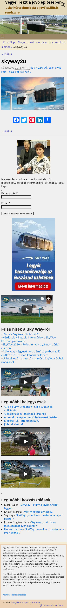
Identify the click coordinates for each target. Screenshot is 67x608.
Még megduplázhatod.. (38, 512)
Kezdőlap (9, 42)
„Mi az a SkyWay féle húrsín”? (21, 334)
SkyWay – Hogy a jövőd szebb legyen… (31, 506)
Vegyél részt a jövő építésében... (26, 602)
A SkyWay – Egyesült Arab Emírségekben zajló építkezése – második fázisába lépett (30, 353)
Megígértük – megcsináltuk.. (21, 421)
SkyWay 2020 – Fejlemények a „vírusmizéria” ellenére (30, 346)
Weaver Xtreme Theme (54, 605)
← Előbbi (6, 54)
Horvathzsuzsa (13, 529)
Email (5, 203)
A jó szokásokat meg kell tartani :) (25, 414)
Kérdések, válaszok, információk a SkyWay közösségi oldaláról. (28, 339)
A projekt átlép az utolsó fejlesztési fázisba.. (31, 417)
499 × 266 (36, 67)
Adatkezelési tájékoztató (14, 594)
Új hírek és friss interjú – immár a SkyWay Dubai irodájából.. (32, 360)
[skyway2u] (32, 95)
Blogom (22, 42)
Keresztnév (9, 193)
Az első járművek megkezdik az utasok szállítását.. (28, 408)
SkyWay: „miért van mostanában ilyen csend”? (33, 517)
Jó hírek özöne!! (13, 424)
